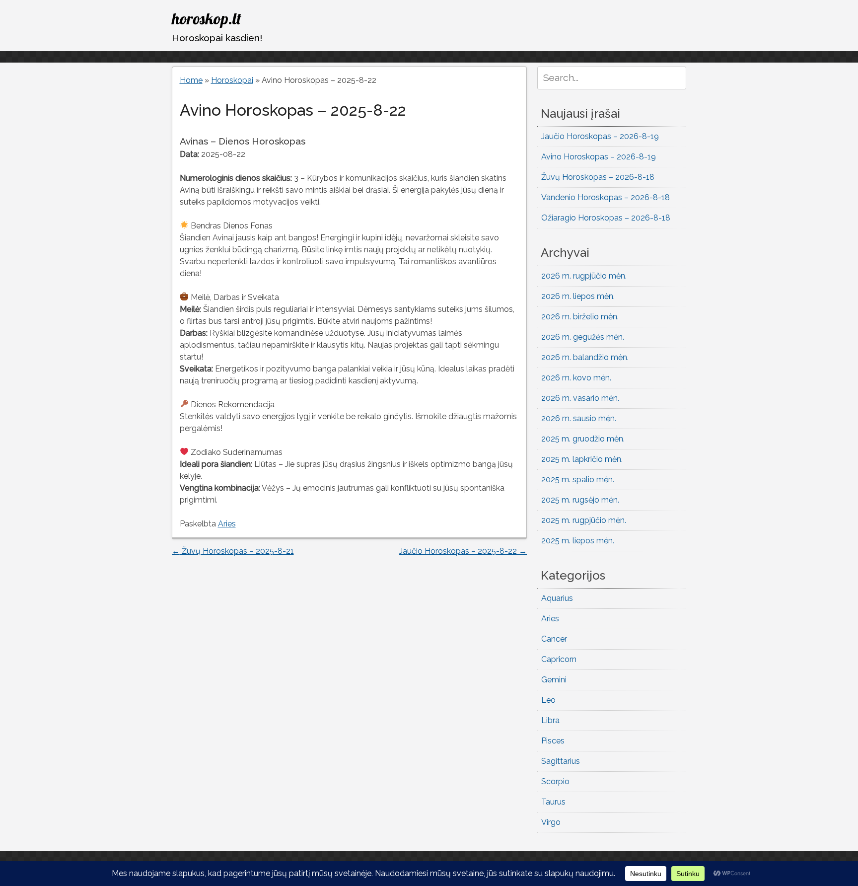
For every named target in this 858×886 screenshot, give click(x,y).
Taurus (553, 802)
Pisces (553, 740)
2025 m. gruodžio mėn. (583, 438)
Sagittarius (560, 761)
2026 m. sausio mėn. (578, 418)
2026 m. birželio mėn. (580, 316)
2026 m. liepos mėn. (578, 296)
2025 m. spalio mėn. (577, 479)
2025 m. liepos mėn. (577, 540)
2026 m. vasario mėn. (580, 398)
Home (191, 80)
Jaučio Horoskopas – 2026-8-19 (600, 136)
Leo (548, 700)
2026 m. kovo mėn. (576, 377)
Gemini (554, 679)
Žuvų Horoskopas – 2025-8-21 (233, 551)
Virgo (551, 822)
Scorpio (555, 781)
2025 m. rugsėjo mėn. (580, 500)
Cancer (554, 639)
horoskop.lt (206, 18)
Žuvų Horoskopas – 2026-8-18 (597, 177)
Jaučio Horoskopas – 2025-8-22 (463, 551)
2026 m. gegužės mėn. (582, 337)
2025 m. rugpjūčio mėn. (583, 520)
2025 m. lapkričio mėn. (582, 459)
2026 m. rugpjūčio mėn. (584, 276)
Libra (550, 720)
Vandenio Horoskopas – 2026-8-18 (605, 197)
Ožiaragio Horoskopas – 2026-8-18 (605, 217)
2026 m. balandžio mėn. (585, 357)
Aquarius (557, 598)
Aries (227, 523)
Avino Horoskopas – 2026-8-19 (598, 156)
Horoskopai (232, 80)
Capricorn (558, 659)
